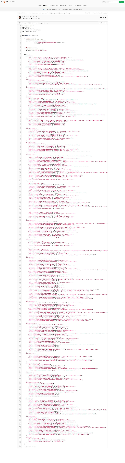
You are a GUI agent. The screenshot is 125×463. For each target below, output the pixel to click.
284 (20, 413)
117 (20, 184)
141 (20, 217)
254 (20, 372)
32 (20, 68)
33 (20, 69)
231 (20, 341)
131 (20, 204)
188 (20, 282)
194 (20, 290)
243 (20, 357)
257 (20, 376)
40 (20, 79)
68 (20, 117)
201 (20, 300)
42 (20, 82)
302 (20, 438)
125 (20, 195)
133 (20, 206)
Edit (105, 23)
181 (20, 272)
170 (20, 257)
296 (20, 430)
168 (20, 254)
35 (20, 72)
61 (20, 108)
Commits (49, 9)
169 (20, 256)
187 (20, 280)
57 (20, 102)
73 (20, 124)
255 (20, 374)
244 (20, 359)
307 (20, 445)
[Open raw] (101, 23)
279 (20, 407)
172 (20, 260)
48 (20, 90)
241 (20, 354)
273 (20, 398)
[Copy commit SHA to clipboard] (105, 17)
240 (20, 353)
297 (20, 431)
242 (20, 356)
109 (20, 173)
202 (20, 301)
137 (20, 212)
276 (20, 402)
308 (20, 446)
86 (20, 142)
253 (20, 371)
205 (20, 305)
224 (20, 331)
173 (20, 261)
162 (20, 246)
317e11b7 (102, 17)
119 (20, 187)
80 (20, 134)
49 (20, 91)
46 (20, 87)
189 (20, 283)
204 (20, 304)
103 (20, 165)
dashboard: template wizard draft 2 (30, 16)
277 (20, 404)
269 (20, 393)
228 (20, 337)
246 (20, 361)
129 (20, 201)
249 (20, 365)
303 (20, 439)
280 (20, 408)
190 (20, 285)
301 (20, 437)
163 (20, 247)
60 (20, 106)
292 (20, 424)
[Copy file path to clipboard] (47, 23)
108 (20, 172)
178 (20, 268)
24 (20, 57)
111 (20, 176)
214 (20, 317)
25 (20, 58)
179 (20, 269)
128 (20, 200)
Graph (70, 9)
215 (20, 319)
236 (20, 348)
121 (20, 190)
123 (20, 193)
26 (20, 60)
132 (20, 205)
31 (20, 66)
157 (20, 239)
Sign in (121, 1)
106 (20, 169)
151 (20, 231)
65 (20, 113)
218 (20, 323)
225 (20, 333)
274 (20, 400)
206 (20, 306)
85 (20, 141)
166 (20, 252)
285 (20, 415)
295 (20, 429)
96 (20, 156)
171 (20, 258)
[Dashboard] (4, 2)
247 (20, 363)
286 (20, 416)
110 (20, 175)
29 (20, 64)
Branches (54, 9)
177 (20, 267)
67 (20, 116)
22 (20, 54)
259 (20, 379)
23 (20, 56)
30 (20, 65)
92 (20, 150)
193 (20, 289)
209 (20, 311)
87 (20, 143)
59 (20, 105)
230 (20, 339)
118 (20, 186)
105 (20, 168)
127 (20, 198)
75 (20, 127)
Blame (94, 13)
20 (20, 51)
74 (20, 125)
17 (20, 47)
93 (20, 152)
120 (20, 189)
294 (20, 427)
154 (20, 235)
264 (20, 386)
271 (20, 396)
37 (20, 75)
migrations (44, 13)
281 (20, 409)
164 (20, 249)
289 (20, 420)
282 (20, 411)
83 (20, 138)
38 (20, 76)
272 (20, 397)
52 (20, 95)
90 (20, 147)
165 (20, 250)
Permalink (104, 13)
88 (20, 145)
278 (20, 405)
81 (20, 135)
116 (20, 183)
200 (20, 298)
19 (20, 50)
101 (20, 162)
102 (20, 164)
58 (20, 104)
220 (20, 326)
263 (20, 385)
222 (20, 328)
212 (20, 315)
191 (20, 286)
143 (20, 220)
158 (20, 241)
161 (20, 245)
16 (20, 46)
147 (20, 226)
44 (20, 84)
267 (20, 390)
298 (20, 433)
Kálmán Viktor (25, 18)
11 (20, 39)
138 (20, 213)
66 (20, 114)
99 (20, 160)
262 (20, 383)
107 (20, 171)
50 (20, 93)
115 (20, 182)
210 (20, 312)
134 (20, 208)
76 (20, 128)
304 (20, 441)
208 (20, 309)
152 (20, 232)
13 (20, 42)
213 (20, 316)
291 (20, 423)
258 (20, 378)
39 (20, 77)
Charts (80, 9)
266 (20, 389)
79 (20, 132)
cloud (13, 2)
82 (20, 136)
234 (20, 345)
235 (20, 346)
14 (20, 43)
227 (20, 335)
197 (20, 294)
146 (20, 224)
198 (20, 295)
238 (20, 350)
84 (20, 139)
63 (20, 110)
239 (20, 352)
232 (20, 342)
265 (20, 387)
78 (20, 131)
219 (20, 324)
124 (20, 194)
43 (20, 83)
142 (20, 219)
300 (20, 435)
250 (20, 367)
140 (20, 216)
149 (20, 228)
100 (20, 161)
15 (20, 45)
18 (20, 49)
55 (20, 99)
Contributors (65, 9)
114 (20, 180)
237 (20, 349)
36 (20, 73)
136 (20, 210)
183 (20, 275)
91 (20, 149)
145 (20, 223)
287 (20, 418)
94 (20, 153)
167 (20, 253)
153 (20, 234)
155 (20, 237)
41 (20, 80)
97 (20, 157)
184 (20, 276)
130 (20, 202)
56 (20, 101)
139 (20, 215)
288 (20, 419)
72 (20, 123)
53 (20, 97)
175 (20, 264)
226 (20, 334)
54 (20, 98)
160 (20, 243)
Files (44, 9)
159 (20, 242)
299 (20, 434)
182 (20, 274)
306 (20, 444)
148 (20, 227)
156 (20, 238)
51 (20, 94)
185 (20, 278)
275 (20, 401)
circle (36, 13)
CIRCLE (8, 2)
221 (20, 327)
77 (20, 130)
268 (20, 391)
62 (20, 109)
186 (20, 279)
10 (20, 38)
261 (20, 382)
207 (20, 308)
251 (20, 368)
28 (20, 62)
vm (39, 13)
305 (20, 442)
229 (20, 338)
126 (20, 197)
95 (20, 154)
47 (20, 88)
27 (20, 61)
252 (20, 370)
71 (20, 121)
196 (20, 293)
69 (20, 119)
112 (20, 178)
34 (20, 71)
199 (20, 297)
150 (20, 230)
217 (20, 322)
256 (20, 375)
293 (20, 426)
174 (20, 263)
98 (20, 158)
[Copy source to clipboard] (99, 23)
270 (20, 394)
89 (20, 146)
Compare (75, 9)
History (99, 13)
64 (20, 112)
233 (20, 343)
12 (20, 40)
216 (20, 320)
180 (20, 271)
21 (20, 53)
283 (20, 412)
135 (20, 209)
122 (20, 191)
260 (20, 381)
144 (20, 221)
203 (20, 302)
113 (20, 179)
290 (20, 422)
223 (20, 330)
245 (20, 360)
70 (20, 120)
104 (20, 167)
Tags (59, 9)
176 (20, 265)
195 (20, 291)
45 (20, 86)
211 (20, 313)
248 (20, 364)
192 (20, 287)
